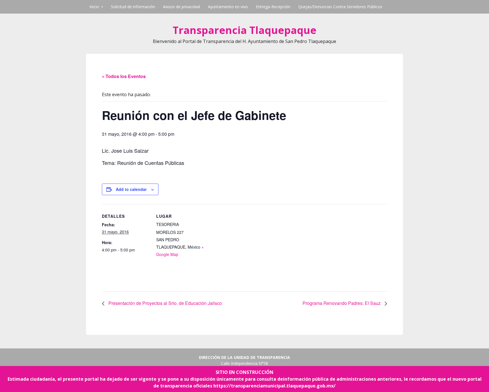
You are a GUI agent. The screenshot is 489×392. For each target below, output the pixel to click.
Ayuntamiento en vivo (228, 6)
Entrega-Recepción (273, 6)
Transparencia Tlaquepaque (244, 30)
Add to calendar (131, 189)
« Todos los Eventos (124, 76)
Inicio (94, 6)
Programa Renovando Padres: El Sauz (342, 303)
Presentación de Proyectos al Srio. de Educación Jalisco (164, 303)
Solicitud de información (133, 6)
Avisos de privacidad (181, 6)
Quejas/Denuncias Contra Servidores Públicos (340, 6)
